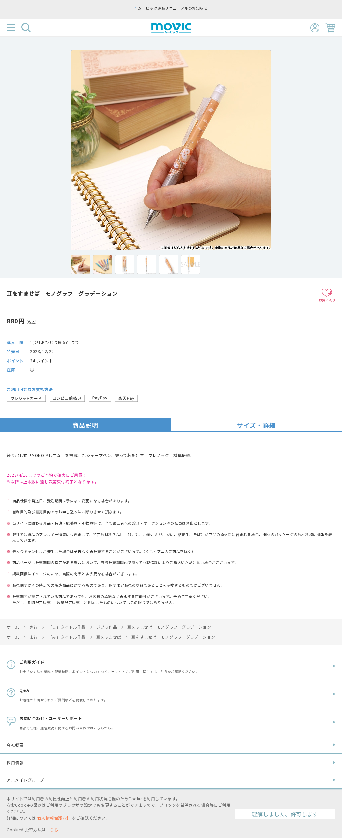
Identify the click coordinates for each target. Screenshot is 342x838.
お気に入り (327, 299)
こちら (52, 829)
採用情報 (15, 762)
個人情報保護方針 (53, 818)
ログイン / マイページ (314, 27)
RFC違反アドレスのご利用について (217, 8)
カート (330, 28)
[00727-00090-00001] (80, 264)
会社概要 (15, 745)
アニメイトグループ (25, 780)
